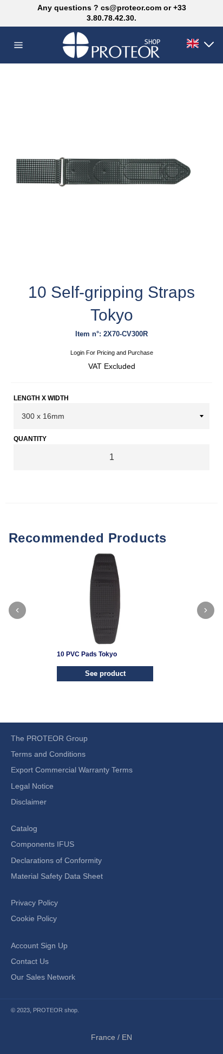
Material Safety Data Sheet (57, 876)
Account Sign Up (39, 945)
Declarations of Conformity (56, 860)
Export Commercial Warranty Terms (72, 769)
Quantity (30, 439)
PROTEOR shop (55, 1010)
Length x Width (41, 398)
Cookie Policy (34, 918)
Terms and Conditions (48, 754)
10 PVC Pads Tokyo (87, 654)
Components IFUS (42, 844)
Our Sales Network (43, 977)
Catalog (24, 828)
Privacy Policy (34, 902)
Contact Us (30, 961)
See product (105, 673)
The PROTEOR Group (49, 738)
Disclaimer (29, 801)
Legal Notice (32, 786)
